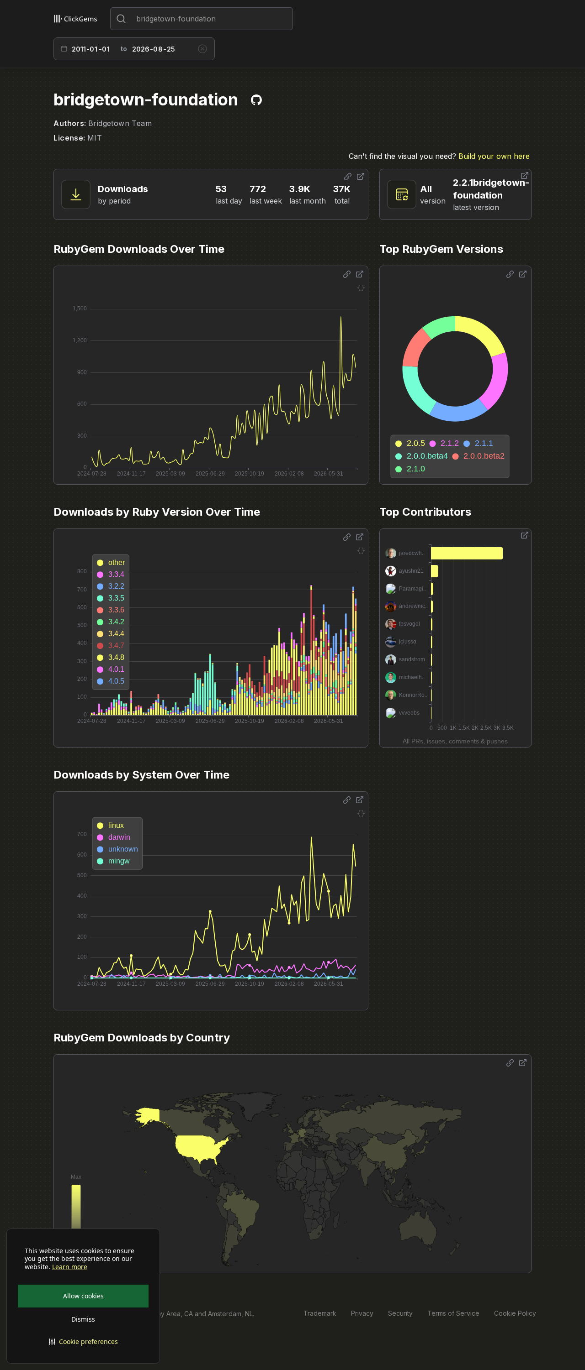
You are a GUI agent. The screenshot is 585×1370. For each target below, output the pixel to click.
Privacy (362, 1313)
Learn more (69, 1267)
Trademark (319, 1313)
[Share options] (347, 176)
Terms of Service (453, 1313)
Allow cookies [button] (83, 1296)
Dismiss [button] (83, 1319)
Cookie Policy (515, 1313)
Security (400, 1313)
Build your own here (494, 156)
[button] (83, 1341)
